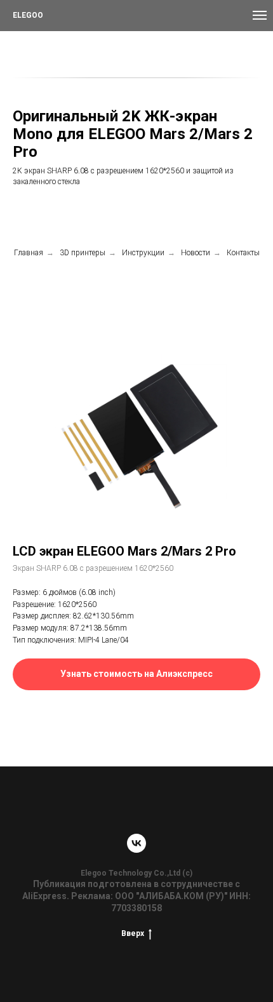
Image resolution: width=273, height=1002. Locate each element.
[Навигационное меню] (260, 15)
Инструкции (143, 252)
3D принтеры (82, 252)
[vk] (136, 843)
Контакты (243, 252)
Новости (195, 252)
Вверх (132, 933)
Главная (28, 252)
